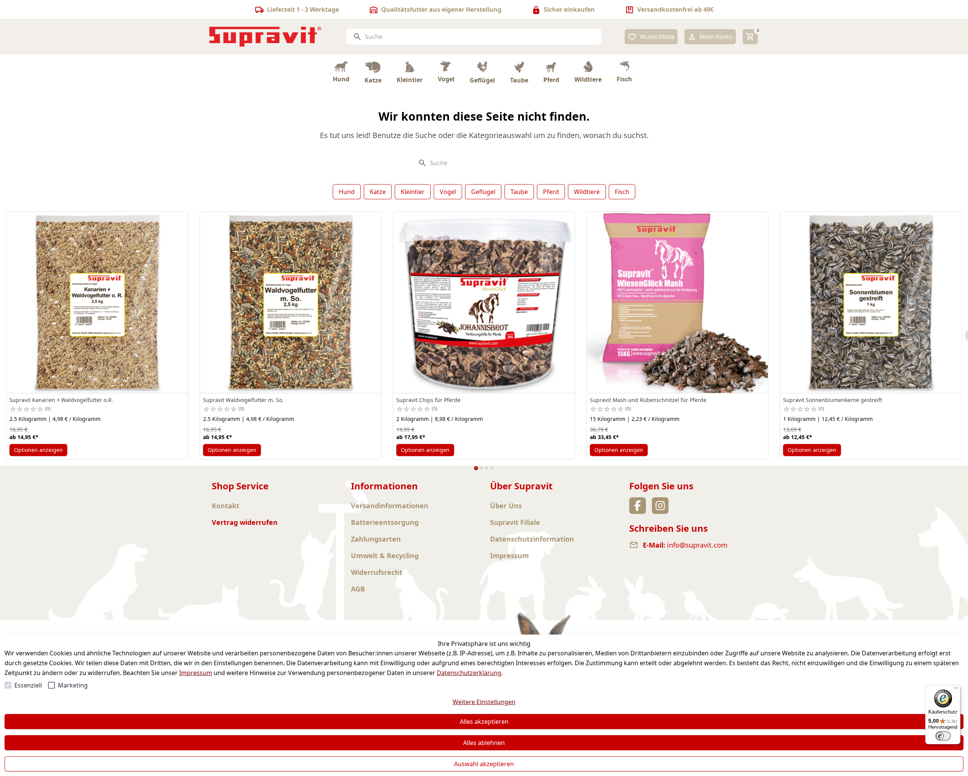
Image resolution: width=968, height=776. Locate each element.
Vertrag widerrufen (245, 522)
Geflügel (483, 192)
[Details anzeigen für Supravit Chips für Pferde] (484, 302)
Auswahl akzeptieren (484, 764)
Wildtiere (587, 192)
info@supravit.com (697, 544)
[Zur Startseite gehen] (265, 36)
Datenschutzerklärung (469, 673)
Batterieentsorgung (385, 522)
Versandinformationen (389, 505)
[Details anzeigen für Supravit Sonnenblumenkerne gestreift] (871, 302)
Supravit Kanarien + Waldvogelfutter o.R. (61, 400)
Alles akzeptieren (484, 721)
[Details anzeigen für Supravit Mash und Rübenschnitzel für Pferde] (677, 302)
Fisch (622, 192)
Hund (347, 192)
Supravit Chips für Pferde (428, 400)
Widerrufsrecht (376, 572)
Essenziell (28, 685)
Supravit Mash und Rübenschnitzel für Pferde (648, 400)
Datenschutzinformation (532, 538)
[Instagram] (660, 505)
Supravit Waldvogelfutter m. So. (243, 400)
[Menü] (955, 689)
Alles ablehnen (484, 743)
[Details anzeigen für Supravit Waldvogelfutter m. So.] (291, 302)
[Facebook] (637, 505)
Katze (378, 192)
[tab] (476, 468)
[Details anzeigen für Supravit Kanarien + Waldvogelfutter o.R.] (97, 302)
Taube (519, 192)
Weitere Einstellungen (484, 702)
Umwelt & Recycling (385, 555)
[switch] (943, 735)
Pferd (551, 192)
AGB (358, 588)
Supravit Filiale (515, 522)
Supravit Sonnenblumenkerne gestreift (832, 400)
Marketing (73, 685)
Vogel (448, 192)
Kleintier (413, 192)
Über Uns (506, 505)
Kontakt (225, 505)
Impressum (195, 673)
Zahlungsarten (376, 538)
